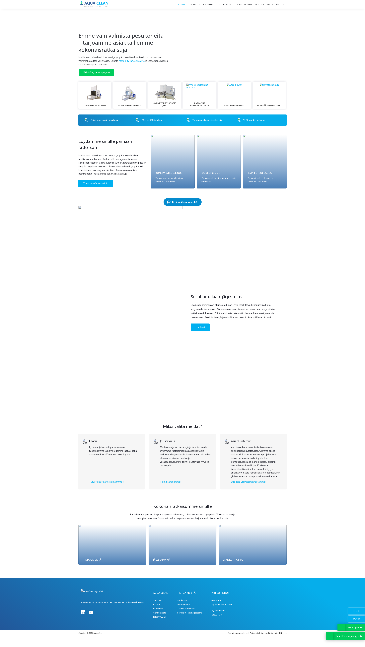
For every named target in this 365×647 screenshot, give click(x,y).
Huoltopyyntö (355, 627)
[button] (183, 202)
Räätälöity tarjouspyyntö (96, 72)
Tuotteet (157, 600)
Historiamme (183, 604)
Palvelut (157, 604)
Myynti (356, 618)
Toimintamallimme (186, 608)
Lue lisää (200, 327)
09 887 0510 (217, 600)
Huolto (356, 611)
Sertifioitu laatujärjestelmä (189, 612)
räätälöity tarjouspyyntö (132, 60)
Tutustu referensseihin (95, 183)
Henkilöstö (182, 600)
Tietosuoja (254, 633)
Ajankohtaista (159, 612)
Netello (283, 633)
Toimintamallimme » (171, 481)
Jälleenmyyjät (159, 616)
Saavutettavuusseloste (238, 633)
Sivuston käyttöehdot (269, 633)
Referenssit (158, 608)
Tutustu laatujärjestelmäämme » (106, 481)
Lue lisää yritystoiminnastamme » (249, 481)
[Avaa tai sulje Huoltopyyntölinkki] (341, 627)
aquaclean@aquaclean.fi (222, 604)
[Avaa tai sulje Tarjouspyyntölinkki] (329, 636)
